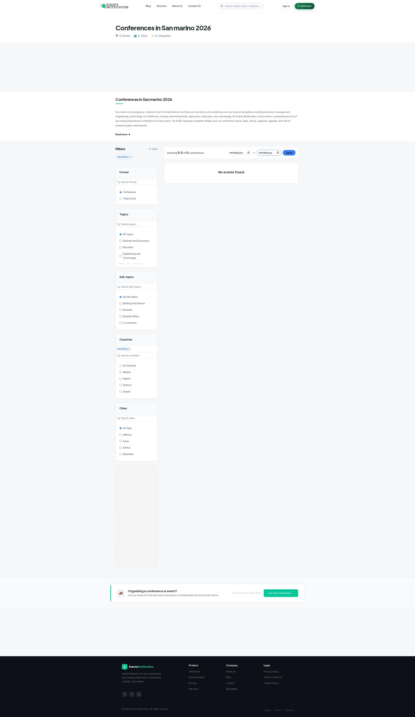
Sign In (286, 6)
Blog (148, 6)
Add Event (306, 6)
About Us (177, 6)
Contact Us (194, 6)
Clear (153, 149)
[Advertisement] (207, 67)
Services (161, 6)
